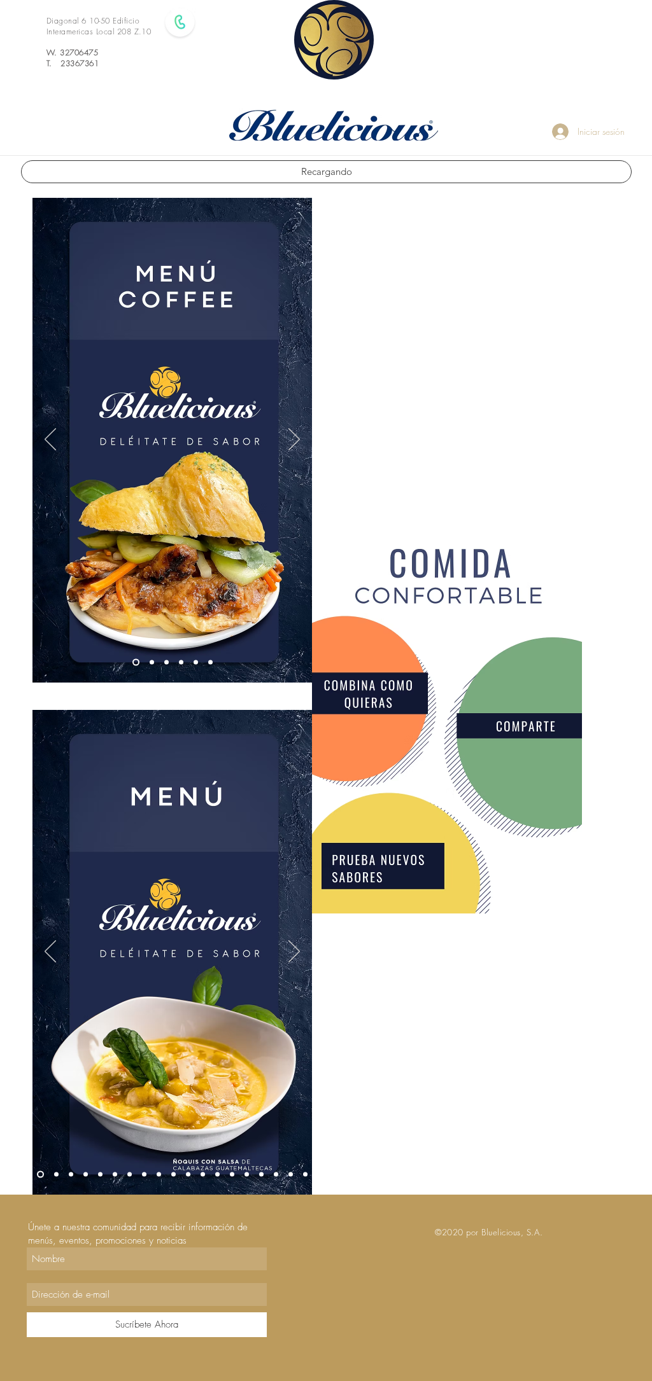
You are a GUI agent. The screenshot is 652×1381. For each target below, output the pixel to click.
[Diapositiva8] (173, 1174)
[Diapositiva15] (232, 1174)
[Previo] (50, 440)
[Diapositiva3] (166, 662)
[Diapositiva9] (246, 1174)
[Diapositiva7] (159, 1174)
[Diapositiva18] (71, 1174)
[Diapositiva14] (217, 1174)
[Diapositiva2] (152, 662)
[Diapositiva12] (188, 1174)
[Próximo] (294, 440)
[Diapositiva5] (196, 662)
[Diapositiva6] (210, 662)
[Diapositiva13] (203, 1174)
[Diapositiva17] (56, 1174)
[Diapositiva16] (305, 1174)
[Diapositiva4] (181, 662)
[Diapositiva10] (276, 1174)
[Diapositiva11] (290, 1174)
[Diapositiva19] (261, 1174)
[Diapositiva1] (135, 662)
